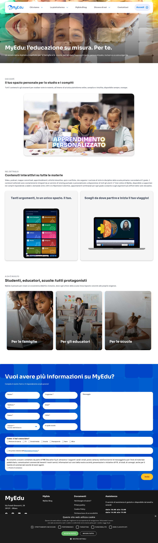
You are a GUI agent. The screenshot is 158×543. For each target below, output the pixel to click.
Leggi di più (106, 523)
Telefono (11, 405)
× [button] (155, 516)
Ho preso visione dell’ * (24, 451)
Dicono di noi (100, 7)
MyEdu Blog (81, 7)
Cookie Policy (79, 509)
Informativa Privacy (31, 451)
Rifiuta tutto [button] (88, 533)
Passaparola (56, 441)
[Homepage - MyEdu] (15, 7)
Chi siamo (34, 7)
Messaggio (87, 394)
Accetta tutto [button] (70, 533)
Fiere (66, 441)
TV (26, 441)
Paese (10, 415)
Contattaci (123, 7)
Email (47, 405)
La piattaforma (57, 7)
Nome (10, 394)
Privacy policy (79, 505)
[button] (79, 538)
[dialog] (79, 528)
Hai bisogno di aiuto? (82, 501)
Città (47, 415)
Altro (73, 441)
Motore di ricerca (15, 441)
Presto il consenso (15, 468)
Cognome (49, 394)
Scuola (45, 441)
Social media (34, 441)
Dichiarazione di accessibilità (86, 513)
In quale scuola (50, 425)
